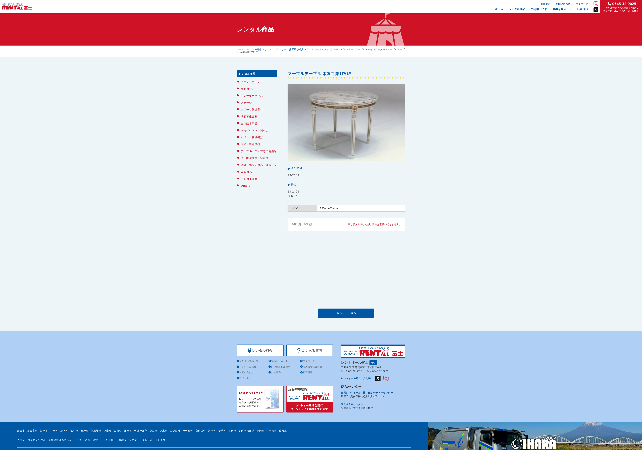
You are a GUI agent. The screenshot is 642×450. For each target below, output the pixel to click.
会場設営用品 (249, 123)
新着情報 (582, 9)
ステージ (246, 102)
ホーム (499, 9)
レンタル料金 (262, 350)
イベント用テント (252, 82)
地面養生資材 (249, 116)
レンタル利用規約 (280, 366)
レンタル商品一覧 (249, 360)
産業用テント (249, 89)
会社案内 (545, 3)
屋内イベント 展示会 (254, 130)
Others (245, 186)
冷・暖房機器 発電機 (254, 158)
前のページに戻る (346, 313)
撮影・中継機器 (250, 144)
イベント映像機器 (252, 137)
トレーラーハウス (252, 95)
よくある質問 (311, 350)
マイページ (582, 3)
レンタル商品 (517, 9)
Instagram (596, 3)
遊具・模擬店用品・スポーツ (259, 165)
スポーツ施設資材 (252, 109)
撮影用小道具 (249, 179)
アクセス (244, 378)
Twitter (596, 9)
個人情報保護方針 (312, 366)
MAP (373, 362)
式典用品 (246, 172)
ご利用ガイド (539, 9)
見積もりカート (562, 9)
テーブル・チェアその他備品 (259, 151)
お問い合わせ (563, 3)
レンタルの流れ (247, 366)
